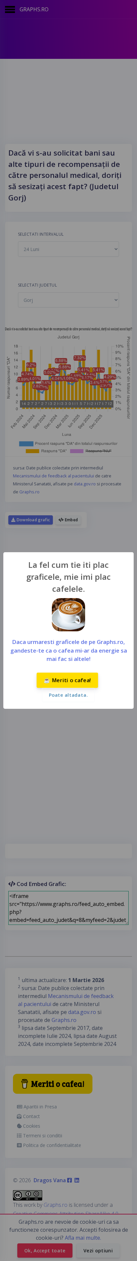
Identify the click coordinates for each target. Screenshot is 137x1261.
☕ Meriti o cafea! (67, 680)
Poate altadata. (68, 695)
